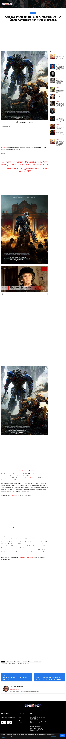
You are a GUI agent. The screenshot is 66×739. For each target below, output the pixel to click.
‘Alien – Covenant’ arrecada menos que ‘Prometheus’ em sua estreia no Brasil (49, 678)
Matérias (57, 64)
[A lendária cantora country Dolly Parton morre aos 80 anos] (52, 74)
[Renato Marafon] (17, 122)
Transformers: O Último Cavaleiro (26, 557)
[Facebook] (2, 722)
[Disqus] (24, 642)
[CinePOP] (7, 4)
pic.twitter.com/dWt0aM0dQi (35, 164)
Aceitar (62, 735)
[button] (33, 7)
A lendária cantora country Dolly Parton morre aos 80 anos (60, 75)
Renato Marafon (22, 122)
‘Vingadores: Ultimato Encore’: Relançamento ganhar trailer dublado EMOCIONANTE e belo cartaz (59, 82)
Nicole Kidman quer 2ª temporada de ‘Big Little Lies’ (15, 678)
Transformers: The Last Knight (23, 663)
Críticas (32, 719)
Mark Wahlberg (10, 541)
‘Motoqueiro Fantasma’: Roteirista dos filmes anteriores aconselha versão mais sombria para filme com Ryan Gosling (60, 134)
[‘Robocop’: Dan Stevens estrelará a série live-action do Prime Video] (52, 96)
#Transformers (17, 162)
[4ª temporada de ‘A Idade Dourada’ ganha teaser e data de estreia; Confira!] (52, 126)
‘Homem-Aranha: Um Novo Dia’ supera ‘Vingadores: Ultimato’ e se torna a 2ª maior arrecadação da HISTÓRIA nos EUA (60, 143)
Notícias (33, 13)
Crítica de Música (34, 726)
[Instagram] (5, 722)
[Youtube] (10, 722)
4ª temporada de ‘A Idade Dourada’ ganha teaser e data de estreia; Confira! (60, 127)
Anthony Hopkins (13, 533)
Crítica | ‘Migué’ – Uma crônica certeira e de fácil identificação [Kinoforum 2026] (36, 729)
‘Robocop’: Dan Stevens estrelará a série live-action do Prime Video (60, 97)
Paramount (4, 147)
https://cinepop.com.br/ (14, 689)
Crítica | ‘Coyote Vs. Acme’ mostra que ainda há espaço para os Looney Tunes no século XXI (38, 717)
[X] (8, 722)
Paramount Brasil (37, 661)
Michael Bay (38, 475)
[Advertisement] (33, 32)
